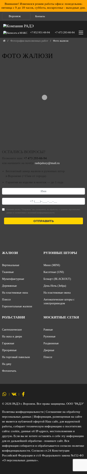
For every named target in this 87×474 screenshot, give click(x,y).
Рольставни (13, 317)
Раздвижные (51, 343)
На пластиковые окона (57, 292)
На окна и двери (12, 336)
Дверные (49, 350)
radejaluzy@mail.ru (47, 163)
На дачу (6, 364)
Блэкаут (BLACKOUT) (57, 278)
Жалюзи (10, 253)
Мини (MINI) (52, 265)
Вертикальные (10, 265)
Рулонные (49, 336)
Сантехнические (12, 329)
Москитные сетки (61, 317)
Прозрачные (9, 350)
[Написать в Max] (16, 32)
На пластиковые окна (15, 292)
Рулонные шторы (60, 253)
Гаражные (8, 343)
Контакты (40, 16)
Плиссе (6, 299)
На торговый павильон (16, 357)
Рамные (48, 329)
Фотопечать (9, 370)
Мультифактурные (13, 278)
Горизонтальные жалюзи (17, 306)
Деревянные (9, 285)
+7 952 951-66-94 (40, 32)
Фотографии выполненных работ (29, 40)
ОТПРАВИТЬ (43, 221)
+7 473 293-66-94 (65, 32)
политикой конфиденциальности (41, 213)
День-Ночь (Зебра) (55, 285)
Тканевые (8, 272)
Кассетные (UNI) (54, 272)
